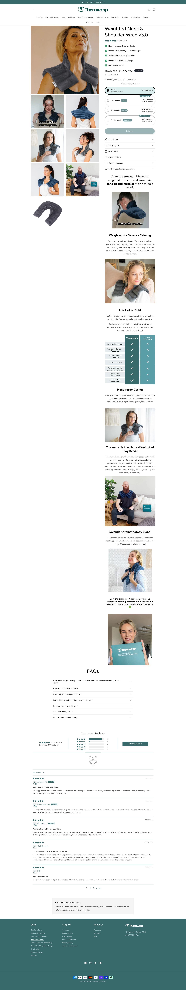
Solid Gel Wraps (37, 952)
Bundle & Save (36, 930)
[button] (33, 9)
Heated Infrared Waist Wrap (41, 943)
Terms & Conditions (70, 946)
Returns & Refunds (69, 939)
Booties (34, 955)
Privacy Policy (67, 943)
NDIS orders (67, 936)
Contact (65, 930)
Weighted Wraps (37, 939)
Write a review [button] (135, 744)
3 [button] (93, 888)
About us (97, 930)
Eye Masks (35, 949)
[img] (38, 778)
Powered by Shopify (99, 981)
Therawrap (89, 981)
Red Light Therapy (38, 933)
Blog (95, 936)
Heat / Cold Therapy (39, 936)
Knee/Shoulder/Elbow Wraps (42, 946)
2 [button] (90, 888)
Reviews (97, 933)
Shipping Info (67, 933)
